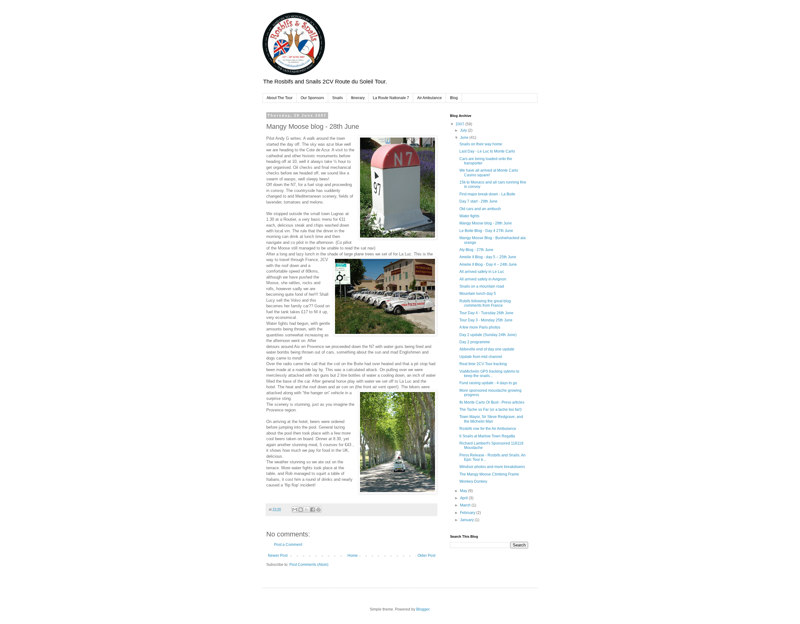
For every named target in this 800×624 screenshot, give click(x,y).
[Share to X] (306, 509)
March (466, 505)
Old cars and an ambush (480, 209)
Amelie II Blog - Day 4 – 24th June (488, 264)
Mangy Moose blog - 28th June (485, 223)
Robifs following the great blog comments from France (485, 303)
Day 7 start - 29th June (478, 201)
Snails (337, 98)
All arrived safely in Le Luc (481, 271)
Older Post (426, 555)
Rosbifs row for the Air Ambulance (487, 428)
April (464, 498)
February (468, 513)
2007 (460, 124)
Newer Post (278, 555)
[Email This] (295, 509)
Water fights (469, 216)
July (464, 130)
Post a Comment (288, 544)
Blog (454, 98)
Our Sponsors (312, 98)
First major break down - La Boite (487, 194)
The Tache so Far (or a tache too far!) (490, 409)
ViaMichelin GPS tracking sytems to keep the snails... (489, 373)
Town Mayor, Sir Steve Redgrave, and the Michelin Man (491, 419)
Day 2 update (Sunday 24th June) (488, 335)
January (467, 520)
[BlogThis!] (301, 509)
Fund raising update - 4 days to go (488, 383)
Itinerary (358, 98)
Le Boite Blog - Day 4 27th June (486, 231)
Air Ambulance (429, 98)
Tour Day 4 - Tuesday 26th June (486, 313)
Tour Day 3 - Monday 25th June (485, 320)
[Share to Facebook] (312, 509)
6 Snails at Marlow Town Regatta (487, 436)
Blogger (422, 609)
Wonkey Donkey (473, 481)
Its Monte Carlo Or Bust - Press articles (491, 402)
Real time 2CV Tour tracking (483, 364)
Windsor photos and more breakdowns (492, 467)
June (464, 137)
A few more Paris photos (479, 327)
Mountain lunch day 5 (477, 293)
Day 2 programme (474, 342)
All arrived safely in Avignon (482, 279)
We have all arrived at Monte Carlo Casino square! (488, 172)
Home (353, 555)
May (464, 491)
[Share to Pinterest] (318, 509)
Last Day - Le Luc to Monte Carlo (487, 151)
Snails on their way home (480, 144)
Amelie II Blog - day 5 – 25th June (487, 257)
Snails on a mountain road (481, 286)
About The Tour (279, 98)
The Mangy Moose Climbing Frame (489, 474)
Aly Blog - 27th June (476, 250)
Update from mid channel (480, 357)
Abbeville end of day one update (486, 349)
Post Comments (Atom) (308, 564)
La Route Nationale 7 (391, 98)
